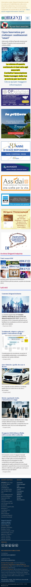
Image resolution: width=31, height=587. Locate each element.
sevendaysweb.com (13, 584)
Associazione (21, 500)
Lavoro (19, 489)
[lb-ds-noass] (15, 24)
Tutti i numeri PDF (6, 258)
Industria (19, 493)
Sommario (20, 482)
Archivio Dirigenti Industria (11, 254)
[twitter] (6, 545)
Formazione (20, 491)
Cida (18, 486)
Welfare (19, 494)
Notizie (19, 498)
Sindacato (20, 496)
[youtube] (9, 545)
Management (21, 487)
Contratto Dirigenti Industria (11, 294)
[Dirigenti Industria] (12, 18)
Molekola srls (4, 585)
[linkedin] (13, 545)
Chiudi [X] (21, 11)
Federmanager (21, 484)
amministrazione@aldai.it (8, 555)
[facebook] (2, 545)
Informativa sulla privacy (8, 560)
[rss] (16, 545)
